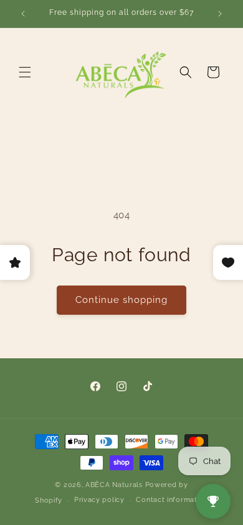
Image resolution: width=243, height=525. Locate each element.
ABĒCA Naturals (115, 485)
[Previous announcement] (23, 13)
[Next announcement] (220, 13)
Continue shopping (121, 299)
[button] (25, 72)
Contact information (171, 500)
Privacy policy (99, 500)
